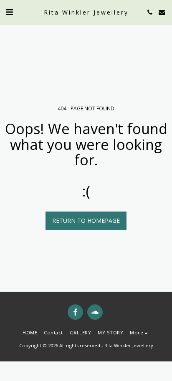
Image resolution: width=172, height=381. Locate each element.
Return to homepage (86, 220)
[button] (9, 11)
